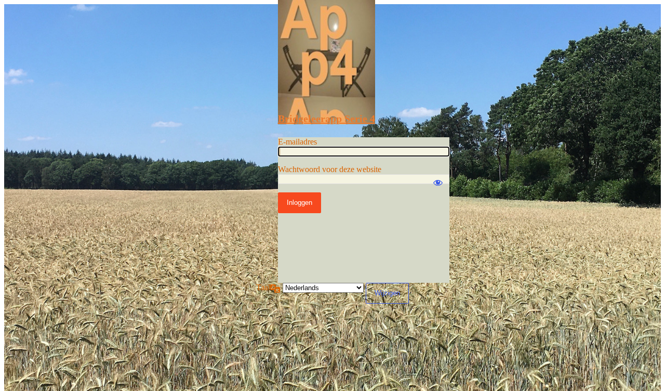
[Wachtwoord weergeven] (438, 177)
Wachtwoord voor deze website (329, 169)
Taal (263, 287)
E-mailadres (297, 141)
